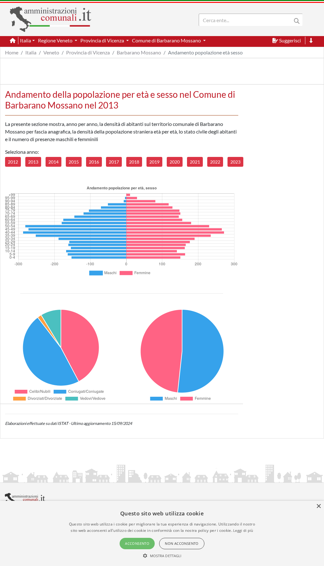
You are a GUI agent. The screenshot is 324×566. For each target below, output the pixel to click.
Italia (30, 52)
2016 (94, 162)
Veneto (51, 52)
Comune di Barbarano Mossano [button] (167, 40)
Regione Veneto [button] (55, 40)
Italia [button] (25, 40)
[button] (162, 555)
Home (11, 52)
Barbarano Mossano (139, 52)
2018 (134, 162)
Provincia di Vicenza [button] (102, 40)
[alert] (162, 533)
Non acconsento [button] (182, 543)
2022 (215, 162)
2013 (33, 162)
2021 (195, 162)
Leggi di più (243, 530)
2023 (235, 162)
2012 (13, 162)
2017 (114, 162)
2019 (154, 162)
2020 (175, 162)
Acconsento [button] (137, 543)
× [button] (318, 506)
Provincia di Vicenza (88, 52)
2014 (53, 162)
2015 (74, 162)
